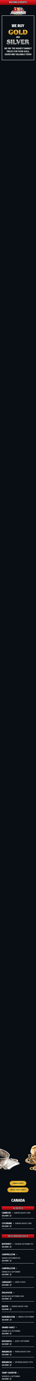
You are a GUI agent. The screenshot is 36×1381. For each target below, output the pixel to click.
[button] (6, 1215)
